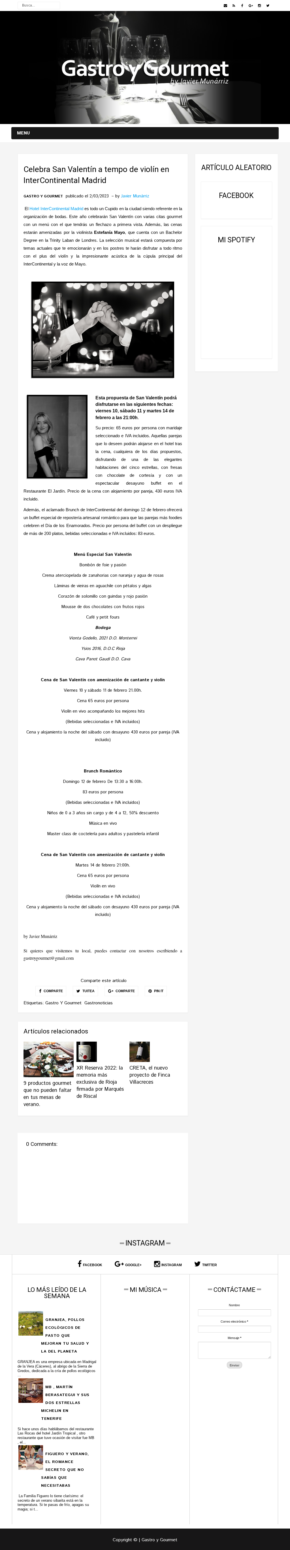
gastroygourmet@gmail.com (49, 958)
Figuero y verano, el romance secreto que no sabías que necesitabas (65, 1469)
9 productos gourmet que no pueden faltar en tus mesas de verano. (47, 1094)
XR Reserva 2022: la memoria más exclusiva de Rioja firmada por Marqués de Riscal (100, 1082)
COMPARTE (53, 991)
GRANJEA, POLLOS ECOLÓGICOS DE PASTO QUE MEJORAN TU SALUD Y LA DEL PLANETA (65, 1335)
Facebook (92, 1265)
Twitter (209, 1265)
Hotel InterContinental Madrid (56, 208)
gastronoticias (98, 1003)
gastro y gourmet (43, 196)
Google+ (133, 1265)
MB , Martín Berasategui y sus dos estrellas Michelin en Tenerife (65, 1402)
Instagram (171, 1265)
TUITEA (88, 991)
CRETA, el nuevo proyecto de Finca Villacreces (149, 1075)
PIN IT (158, 991)
